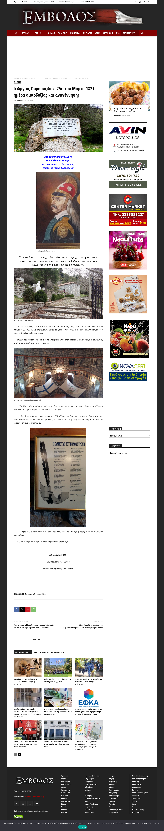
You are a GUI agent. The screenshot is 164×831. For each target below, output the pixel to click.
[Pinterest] (27, 609)
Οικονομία (112, 798)
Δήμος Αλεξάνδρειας (92, 776)
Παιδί (111, 807)
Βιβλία (63, 807)
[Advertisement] (82, 58)
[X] (144, 2)
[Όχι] (161, 825)
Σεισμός (135, 790)
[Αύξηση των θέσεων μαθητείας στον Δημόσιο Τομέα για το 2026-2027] (58, 730)
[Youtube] (148, 2)
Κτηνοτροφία (114, 790)
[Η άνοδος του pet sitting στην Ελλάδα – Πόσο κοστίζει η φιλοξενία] (28, 667)
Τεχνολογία (136, 798)
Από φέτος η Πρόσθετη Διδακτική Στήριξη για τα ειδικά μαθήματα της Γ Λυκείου (34, 626)
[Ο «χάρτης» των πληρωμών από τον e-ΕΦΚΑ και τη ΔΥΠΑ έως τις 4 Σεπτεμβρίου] (58, 697)
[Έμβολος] (82, 17)
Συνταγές (87, 33)
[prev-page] (15, 754)
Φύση (134, 807)
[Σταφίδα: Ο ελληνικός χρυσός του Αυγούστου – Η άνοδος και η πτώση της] (89, 667)
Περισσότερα (129, 33)
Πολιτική (135, 781)
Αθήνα (63, 778)
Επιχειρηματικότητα (92, 798)
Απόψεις (64, 798)
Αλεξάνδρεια (66, 784)
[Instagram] (140, 2)
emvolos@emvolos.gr (66, 2)
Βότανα (64, 809)
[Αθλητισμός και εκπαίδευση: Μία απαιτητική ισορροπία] (58, 667)
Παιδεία (112, 804)
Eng (118, 33)
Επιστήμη (88, 795)
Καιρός (111, 778)
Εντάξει (83, 827)
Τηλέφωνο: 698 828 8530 (85, 2)
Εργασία (88, 801)
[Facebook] (136, 2)
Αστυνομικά (65, 801)
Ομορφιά (112, 801)
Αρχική (16, 78)
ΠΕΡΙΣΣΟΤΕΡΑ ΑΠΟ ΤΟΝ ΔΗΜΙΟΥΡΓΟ (49, 652)
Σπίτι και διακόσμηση (140, 793)
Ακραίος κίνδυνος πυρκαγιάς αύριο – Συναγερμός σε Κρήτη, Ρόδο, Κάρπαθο (26, 744)
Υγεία (97, 33)
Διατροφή (108, 33)
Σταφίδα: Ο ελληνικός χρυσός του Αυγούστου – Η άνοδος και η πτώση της (88, 681)
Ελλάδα (25, 33)
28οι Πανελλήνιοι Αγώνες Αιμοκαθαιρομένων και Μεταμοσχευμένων (83, 626)
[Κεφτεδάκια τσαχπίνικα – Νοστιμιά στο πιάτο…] (129, 96)
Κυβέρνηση (113, 793)
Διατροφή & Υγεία (91, 784)
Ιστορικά (112, 776)
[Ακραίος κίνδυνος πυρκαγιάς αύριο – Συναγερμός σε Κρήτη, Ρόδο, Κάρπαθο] (28, 730)
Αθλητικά (62, 33)
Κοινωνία (75, 33)
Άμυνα (63, 787)
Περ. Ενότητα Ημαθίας (140, 778)
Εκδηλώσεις (89, 787)
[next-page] (19, 754)
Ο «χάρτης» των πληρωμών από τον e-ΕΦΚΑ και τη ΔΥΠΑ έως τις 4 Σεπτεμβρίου (58, 711)
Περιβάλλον (113, 812)
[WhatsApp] (33, 609)
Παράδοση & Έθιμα (116, 809)
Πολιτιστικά (136, 784)
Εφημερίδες (89, 807)
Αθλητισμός (65, 781)
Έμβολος (20, 100)
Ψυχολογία (136, 812)
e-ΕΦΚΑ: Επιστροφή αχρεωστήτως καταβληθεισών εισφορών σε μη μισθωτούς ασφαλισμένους (89, 711)
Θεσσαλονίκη (89, 812)
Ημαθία (87, 809)
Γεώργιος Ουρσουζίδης (35, 594)
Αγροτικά (64, 776)
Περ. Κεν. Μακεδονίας (140, 776)
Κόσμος (51, 33)
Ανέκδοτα (64, 795)
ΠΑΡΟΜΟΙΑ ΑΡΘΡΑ (23, 652)
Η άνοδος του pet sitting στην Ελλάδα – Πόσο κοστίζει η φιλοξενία (25, 681)
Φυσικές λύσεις (138, 809)
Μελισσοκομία (114, 795)
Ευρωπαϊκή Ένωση (91, 804)
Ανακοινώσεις (66, 793)
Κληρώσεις (113, 781)
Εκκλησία (88, 790)
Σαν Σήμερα (136, 787)
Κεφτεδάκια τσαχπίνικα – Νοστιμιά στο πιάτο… (127, 109)
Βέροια (63, 804)
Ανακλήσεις (65, 790)
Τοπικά (37, 33)
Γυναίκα (64, 812)
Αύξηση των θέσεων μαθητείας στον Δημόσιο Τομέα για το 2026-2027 (57, 744)
